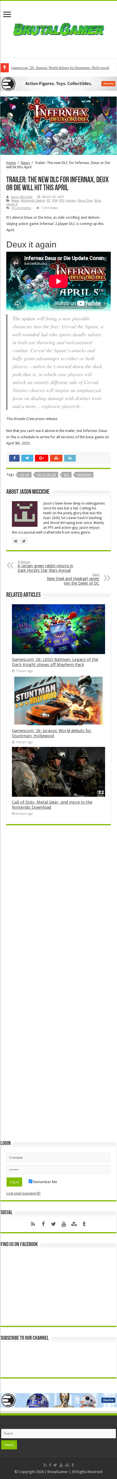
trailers (71, 200)
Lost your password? (24, 1193)
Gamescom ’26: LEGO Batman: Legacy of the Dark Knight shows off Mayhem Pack (55, 662)
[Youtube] (63, 1224)
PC (49, 200)
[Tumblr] (84, 1224)
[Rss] (32, 1224)
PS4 (54, 200)
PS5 (61, 200)
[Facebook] (43, 1224)
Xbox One (85, 200)
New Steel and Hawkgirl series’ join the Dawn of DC (73, 579)
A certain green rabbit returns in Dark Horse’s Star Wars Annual (45, 566)
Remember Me (44, 1182)
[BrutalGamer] (58, 28)
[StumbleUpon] (73, 1224)
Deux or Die (46, 475)
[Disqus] (58, 912)
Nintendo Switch (33, 200)
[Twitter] (53, 1224)
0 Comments (21, 208)
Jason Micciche (21, 197)
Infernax (84, 475)
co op (25, 475)
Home (11, 163)
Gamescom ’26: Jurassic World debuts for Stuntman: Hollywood (60, 67)
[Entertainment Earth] (58, 83)
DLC (67, 475)
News (25, 163)
